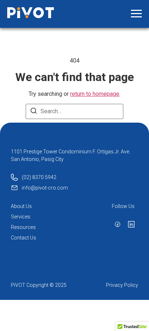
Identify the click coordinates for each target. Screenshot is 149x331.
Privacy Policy (122, 285)
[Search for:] (74, 111)
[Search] (33, 112)
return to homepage (94, 93)
